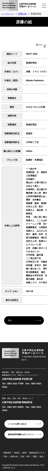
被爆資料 (7, 452)
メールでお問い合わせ (17, 424)
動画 (24, 452)
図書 (35, 456)
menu (44, 7)
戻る (10, 320)
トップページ (7, 13)
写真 (5, 456)
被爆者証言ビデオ (36, 452)
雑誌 (41, 456)
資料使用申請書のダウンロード (21, 434)
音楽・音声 (25, 456)
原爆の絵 (22, 13)
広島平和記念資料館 (27, 5)
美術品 (17, 452)
